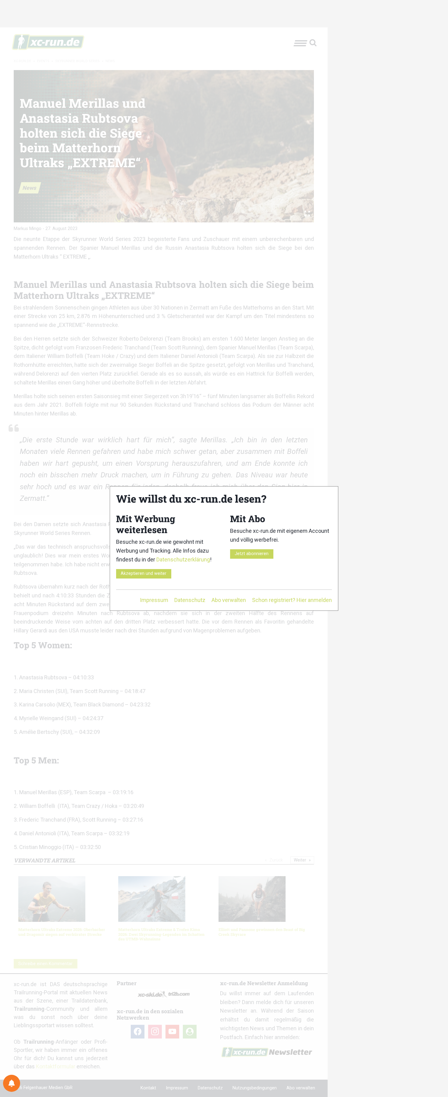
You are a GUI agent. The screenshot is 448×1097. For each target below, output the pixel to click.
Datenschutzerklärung (183, 559)
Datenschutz (189, 600)
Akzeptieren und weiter (143, 573)
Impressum (154, 600)
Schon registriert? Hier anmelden (292, 600)
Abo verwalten (229, 600)
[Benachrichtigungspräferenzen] (11, 1083)
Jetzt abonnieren (251, 553)
